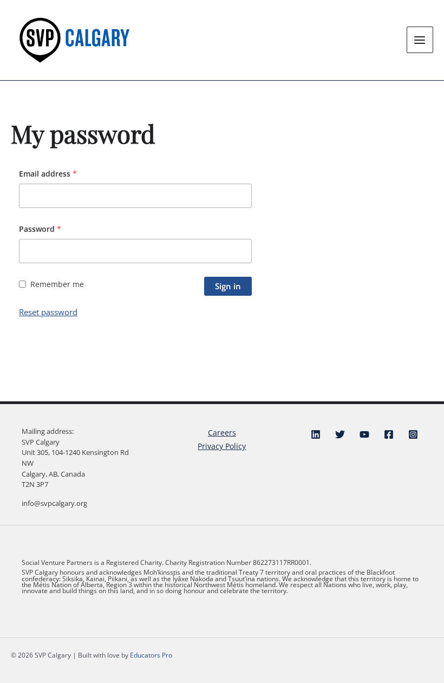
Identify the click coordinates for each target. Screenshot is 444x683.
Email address (48, 173)
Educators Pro (151, 655)
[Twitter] (340, 434)
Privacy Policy (222, 446)
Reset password (48, 312)
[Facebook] (389, 434)
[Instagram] (413, 434)
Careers (222, 432)
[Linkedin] (316, 434)
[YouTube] (364, 434)
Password (40, 229)
